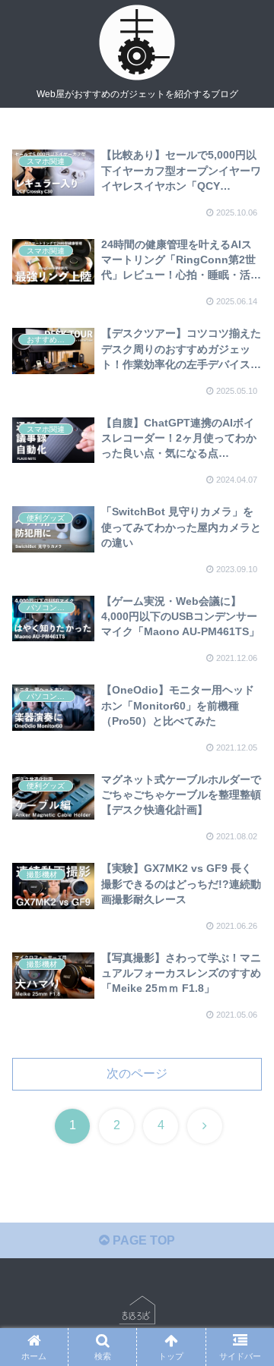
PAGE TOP (142, 1240)
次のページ (137, 1073)
